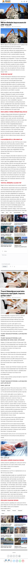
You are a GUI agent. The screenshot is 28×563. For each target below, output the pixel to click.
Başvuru (8, 510)
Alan (7, 212)
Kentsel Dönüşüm (17, 212)
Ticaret (3, 513)
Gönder (4, 266)
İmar (11, 212)
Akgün (3, 212)
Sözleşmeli (20, 510)
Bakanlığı (3, 510)
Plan (23, 212)
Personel (14, 510)
